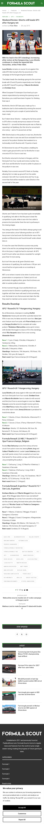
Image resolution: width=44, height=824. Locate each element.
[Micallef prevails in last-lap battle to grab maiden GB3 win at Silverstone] (9, 682)
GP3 (5, 555)
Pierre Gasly (27, 574)
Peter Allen (14, 26)
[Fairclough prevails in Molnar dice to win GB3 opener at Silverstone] (9, 709)
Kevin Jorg (19, 559)
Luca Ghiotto (8, 563)
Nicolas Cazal (22, 570)
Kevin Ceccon (8, 559)
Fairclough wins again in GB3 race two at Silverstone (28, 693)
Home (4, 10)
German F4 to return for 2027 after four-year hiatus (28, 666)
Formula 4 (5, 779)
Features (14, 10)
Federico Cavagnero (10, 544)
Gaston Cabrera (27, 551)
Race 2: (5, 346)
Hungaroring (14, 555)
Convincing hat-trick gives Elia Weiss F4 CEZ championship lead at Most (29, 654)
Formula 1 (5, 764)
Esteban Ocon (23, 540)
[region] (22, 804)
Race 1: (5, 340)
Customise (22, 814)
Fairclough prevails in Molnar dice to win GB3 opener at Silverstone (29, 708)
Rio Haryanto (8, 577)
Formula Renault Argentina (13, 548)
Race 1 (4, 464)
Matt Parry (24, 566)
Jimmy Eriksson (28, 555)
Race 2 (4, 470)
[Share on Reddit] (24, 590)
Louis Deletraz (32, 559)
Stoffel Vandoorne (27, 581)
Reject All (22, 820)
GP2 (38, 551)
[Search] (42, 3)
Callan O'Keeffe (34, 537)
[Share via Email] (27, 590)
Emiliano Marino (9, 540)
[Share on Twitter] (22, 590)
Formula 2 (5, 769)
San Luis (19, 577)
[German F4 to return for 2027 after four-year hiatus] (9, 668)
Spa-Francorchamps (10, 581)
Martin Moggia (22, 563)
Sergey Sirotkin (31, 577)
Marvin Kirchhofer (10, 566)
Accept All (22, 808)
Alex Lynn (7, 537)
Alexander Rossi (19, 537)
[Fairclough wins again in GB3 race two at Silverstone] (9, 695)
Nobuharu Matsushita (11, 574)
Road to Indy (6, 783)
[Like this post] (17, 590)
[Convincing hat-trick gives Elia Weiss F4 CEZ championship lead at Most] (9, 655)
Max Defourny (8, 570)
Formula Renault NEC (11, 551)
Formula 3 (5, 774)
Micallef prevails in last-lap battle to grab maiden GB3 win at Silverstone (30, 681)
